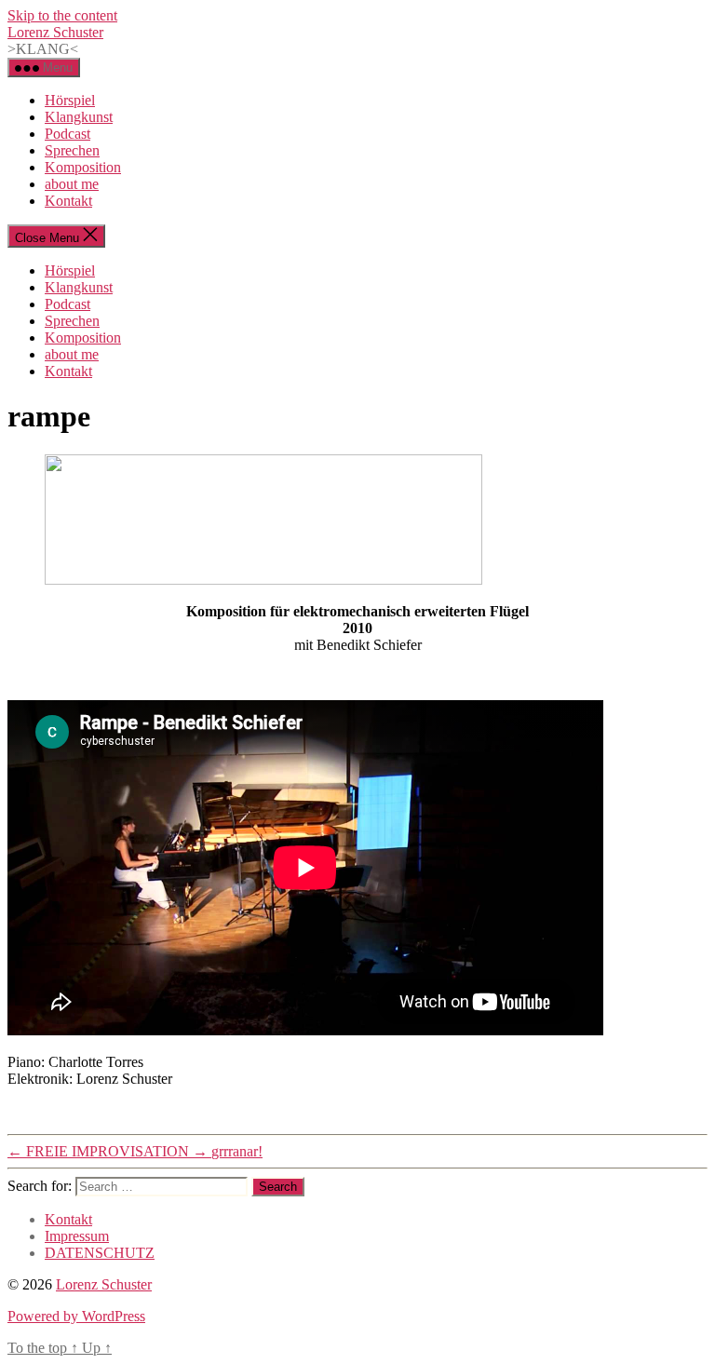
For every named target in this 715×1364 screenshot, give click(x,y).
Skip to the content (62, 15)
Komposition (83, 167)
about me (72, 184)
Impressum (77, 1236)
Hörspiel (70, 100)
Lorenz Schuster (55, 32)
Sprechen (72, 150)
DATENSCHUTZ (100, 1253)
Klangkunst (79, 117)
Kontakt (68, 201)
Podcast (67, 134)
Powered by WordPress (76, 1316)
